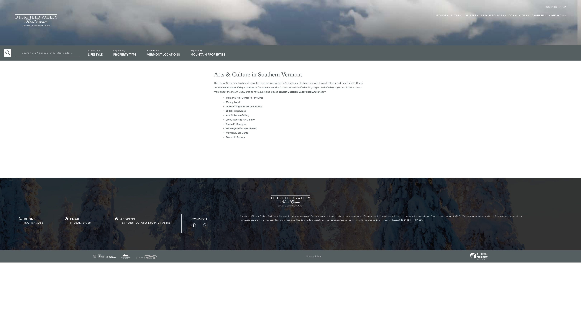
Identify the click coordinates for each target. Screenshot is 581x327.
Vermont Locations (163, 54)
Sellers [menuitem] (470, 15)
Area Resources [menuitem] (492, 15)
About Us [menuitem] (538, 15)
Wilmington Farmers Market (241, 128)
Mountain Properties (207, 54)
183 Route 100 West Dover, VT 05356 (145, 222)
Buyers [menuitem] (456, 15)
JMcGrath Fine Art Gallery (240, 119)
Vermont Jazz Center (237, 132)
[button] (7, 53)
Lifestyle (95, 54)
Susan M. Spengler (236, 124)
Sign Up (560, 7)
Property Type (124, 54)
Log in (549, 7)
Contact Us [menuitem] (557, 15)
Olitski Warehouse (236, 110)
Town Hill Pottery (235, 137)
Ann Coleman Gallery (237, 115)
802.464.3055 (33, 222)
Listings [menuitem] (440, 15)
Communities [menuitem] (518, 15)
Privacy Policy (313, 256)
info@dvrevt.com (81, 222)
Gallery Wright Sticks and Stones (244, 106)
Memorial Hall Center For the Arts (244, 97)
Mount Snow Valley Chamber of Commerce (246, 87)
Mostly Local (233, 102)
